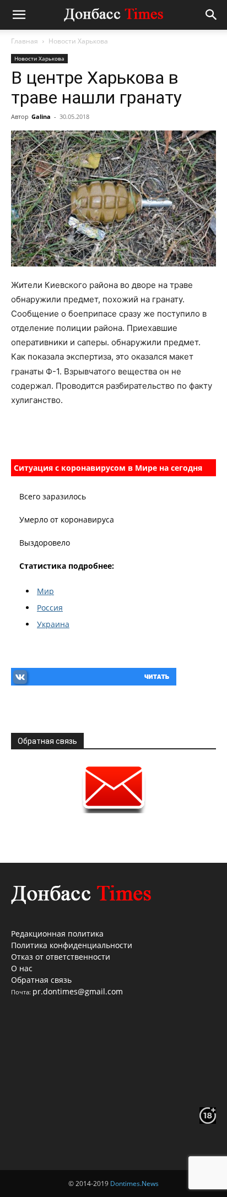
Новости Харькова (78, 41)
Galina (41, 116)
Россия (50, 607)
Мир (45, 591)
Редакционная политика (57, 933)
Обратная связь (41, 980)
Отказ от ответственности (60, 956)
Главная (24, 41)
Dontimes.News (134, 1183)
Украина (53, 624)
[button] (18, 15)
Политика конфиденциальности (71, 945)
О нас (22, 968)
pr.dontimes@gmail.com (78, 991)
